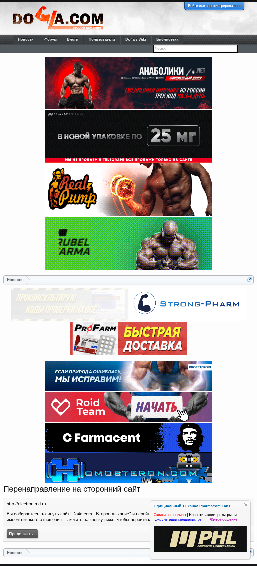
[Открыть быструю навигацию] (249, 279)
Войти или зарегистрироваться (214, 6)
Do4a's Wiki (135, 39)
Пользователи (102, 39)
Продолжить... (22, 534)
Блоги (72, 39)
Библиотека (167, 39)
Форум (50, 39)
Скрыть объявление (245, 504)
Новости (26, 39)
